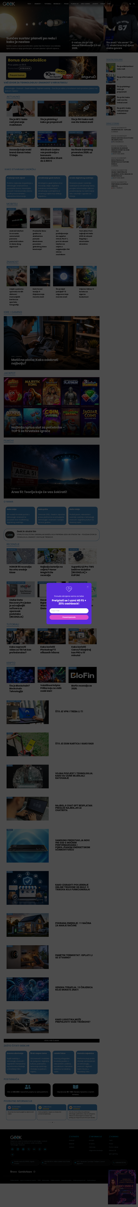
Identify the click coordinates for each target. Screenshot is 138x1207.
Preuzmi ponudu (69, 617)
